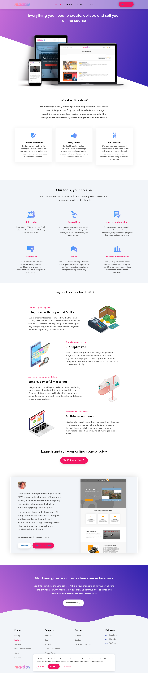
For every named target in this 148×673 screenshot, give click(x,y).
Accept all (53, 666)
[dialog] (74, 336)
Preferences (67, 666)
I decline (41, 666)
